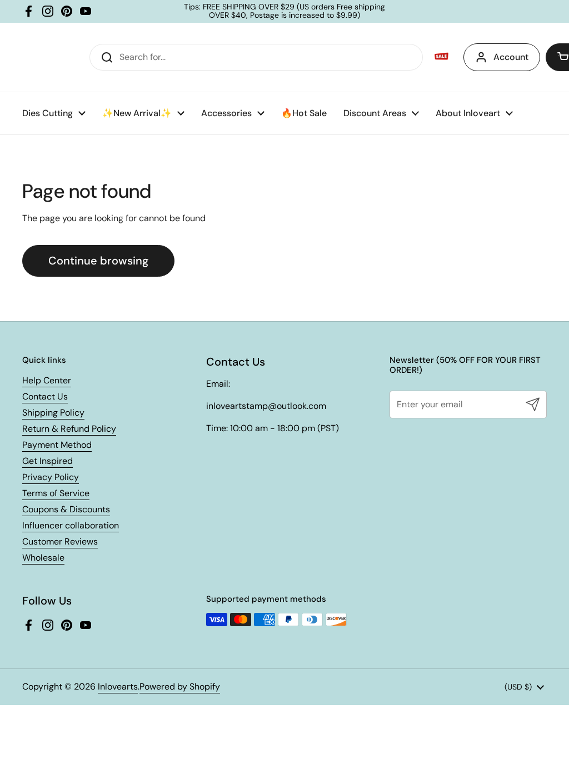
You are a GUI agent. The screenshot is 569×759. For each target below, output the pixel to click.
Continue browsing (98, 260)
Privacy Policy (50, 477)
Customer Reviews (60, 541)
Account (510, 57)
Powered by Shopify (179, 686)
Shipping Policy (53, 412)
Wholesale (43, 557)
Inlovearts (118, 686)
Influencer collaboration (70, 525)
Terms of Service (55, 493)
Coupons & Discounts (66, 509)
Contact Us (45, 396)
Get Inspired (47, 461)
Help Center (46, 380)
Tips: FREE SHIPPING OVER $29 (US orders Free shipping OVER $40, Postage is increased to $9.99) (284, 11)
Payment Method (57, 445)
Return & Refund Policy (69, 429)
